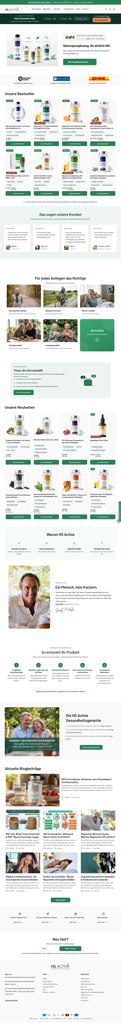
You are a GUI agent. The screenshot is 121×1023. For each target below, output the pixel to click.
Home (45, 978)
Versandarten (85, 981)
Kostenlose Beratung (50, 984)
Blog (44, 989)
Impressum (84, 1000)
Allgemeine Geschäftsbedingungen (92, 992)
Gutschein (84, 998)
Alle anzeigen (60, 900)
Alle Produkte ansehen (80, 61)
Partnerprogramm (87, 989)
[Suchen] (106, 9)
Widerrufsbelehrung (88, 984)
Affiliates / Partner (49, 992)
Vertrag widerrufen (11, 1000)
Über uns (84, 987)
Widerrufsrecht (86, 995)
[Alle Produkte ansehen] (32, 49)
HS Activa (35, 1018)
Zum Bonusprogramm (23, 392)
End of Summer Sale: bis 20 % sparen (39, 2)
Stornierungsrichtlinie (86, 1018)
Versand (69, 1018)
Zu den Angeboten (101, 20)
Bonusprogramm (48, 987)
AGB (64, 1018)
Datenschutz (85, 978)
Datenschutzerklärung (55, 1018)
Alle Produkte (47, 981)
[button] (114, 9)
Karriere (13, 984)
